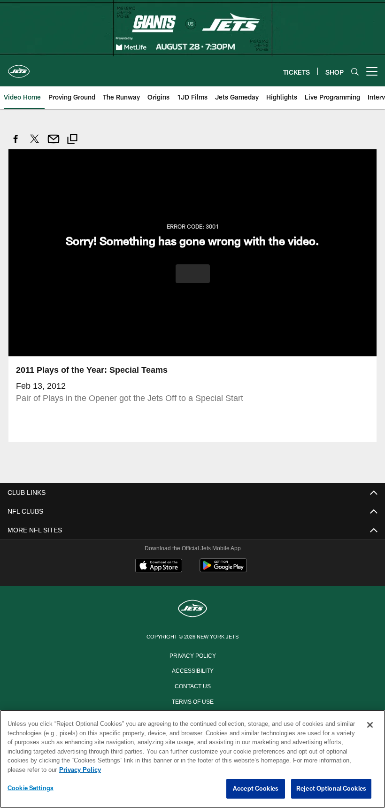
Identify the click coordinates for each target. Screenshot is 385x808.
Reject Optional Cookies (331, 789)
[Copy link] (72, 140)
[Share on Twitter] (34, 144)
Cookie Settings (31, 788)
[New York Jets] (192, 609)
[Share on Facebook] (15, 144)
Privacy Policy (192, 654)
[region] (192, 759)
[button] (192, 273)
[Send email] (53, 144)
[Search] (355, 71)
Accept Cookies (255, 789)
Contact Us (192, 685)
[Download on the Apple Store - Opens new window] (158, 566)
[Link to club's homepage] (19, 67)
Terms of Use (192, 700)
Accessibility (192, 669)
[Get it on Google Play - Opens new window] (223, 569)
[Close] (370, 725)
